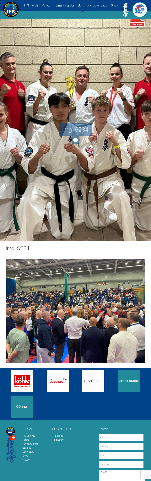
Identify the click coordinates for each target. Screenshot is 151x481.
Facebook (59, 435)
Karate (46, 5)
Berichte (83, 5)
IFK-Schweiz (30, 5)
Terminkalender (64, 5)
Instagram (59, 439)
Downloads (99, 5)
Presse (26, 459)
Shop (114, 5)
